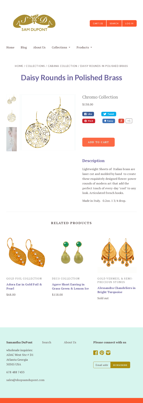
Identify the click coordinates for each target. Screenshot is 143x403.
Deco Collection (66, 278)
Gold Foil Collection (24, 278)
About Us (39, 47)
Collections (59, 47)
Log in (129, 23)
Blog (24, 47)
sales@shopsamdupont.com (25, 380)
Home (10, 47)
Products (83, 47)
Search (46, 342)
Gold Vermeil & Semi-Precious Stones (115, 280)
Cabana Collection (62, 65)
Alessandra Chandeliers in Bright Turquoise (116, 290)
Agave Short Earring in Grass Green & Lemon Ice (70, 286)
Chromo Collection (100, 97)
